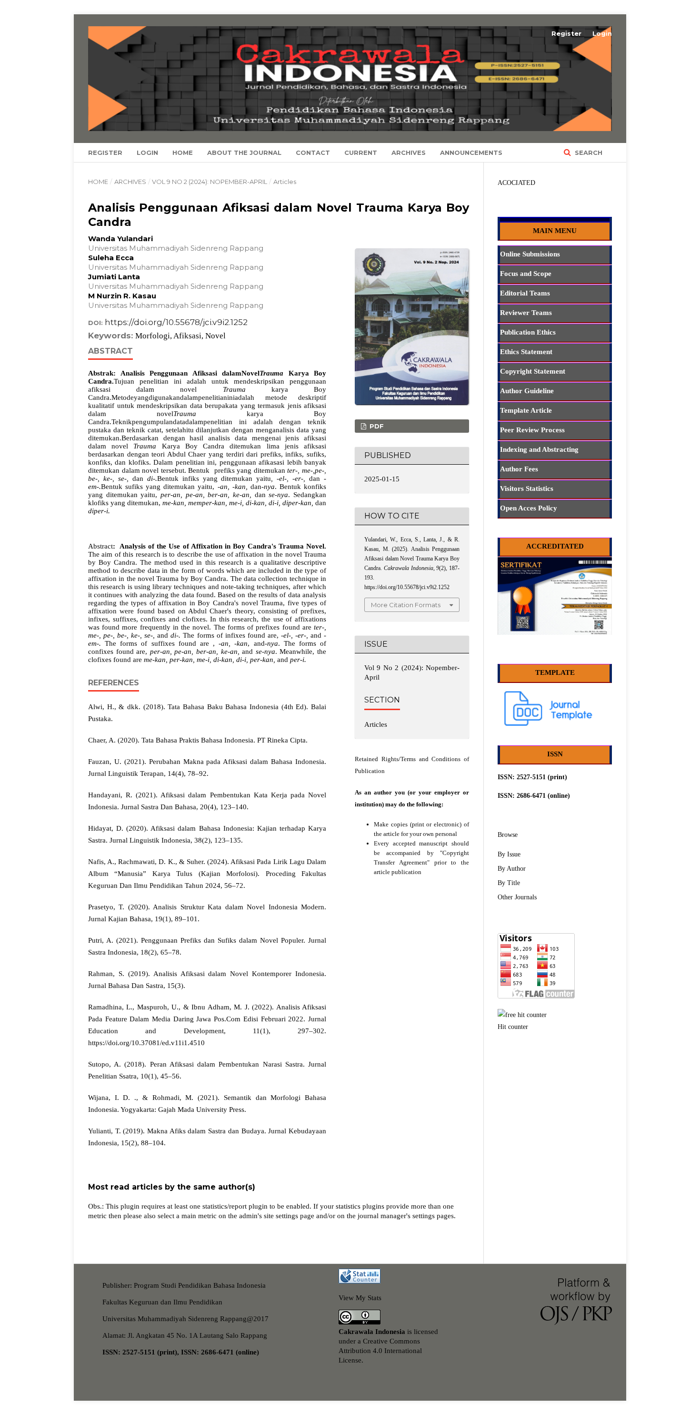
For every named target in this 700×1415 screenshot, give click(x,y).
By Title (509, 882)
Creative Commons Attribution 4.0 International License (380, 1350)
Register (105, 152)
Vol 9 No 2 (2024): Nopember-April (209, 181)
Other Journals (517, 897)
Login (147, 152)
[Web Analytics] (359, 1281)
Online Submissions (530, 254)
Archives (408, 152)
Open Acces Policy (528, 508)
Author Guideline (527, 391)
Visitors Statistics (526, 488)
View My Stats (360, 1298)
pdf (376, 426)
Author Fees (519, 469)
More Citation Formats (405, 605)
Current (360, 152)
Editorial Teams (525, 293)
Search (587, 152)
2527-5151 (531, 777)
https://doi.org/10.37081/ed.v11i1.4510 (146, 1043)
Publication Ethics (528, 332)
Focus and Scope (525, 273)
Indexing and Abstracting (539, 449)
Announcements (471, 152)
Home (182, 152)
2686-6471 (531, 795)
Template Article (526, 410)
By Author (512, 868)
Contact (313, 152)
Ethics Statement (526, 352)
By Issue (509, 854)
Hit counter (513, 1026)
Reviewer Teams (526, 312)
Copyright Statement (532, 371)
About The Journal (244, 152)
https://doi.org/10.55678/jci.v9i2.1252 (176, 322)
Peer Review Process (532, 430)
